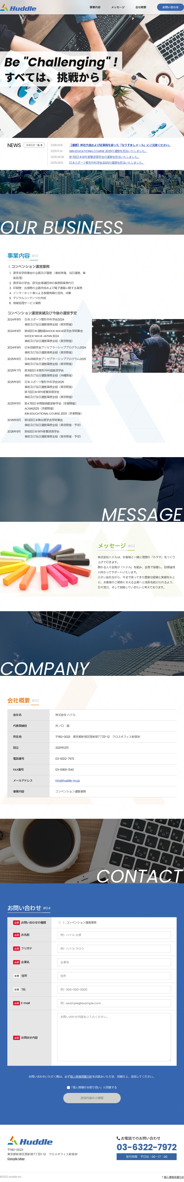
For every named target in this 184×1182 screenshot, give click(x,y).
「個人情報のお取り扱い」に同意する (93, 1087)
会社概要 (140, 7)
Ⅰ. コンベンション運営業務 (79, 923)
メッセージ (118, 7)
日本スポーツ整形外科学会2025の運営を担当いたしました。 (106, 163)
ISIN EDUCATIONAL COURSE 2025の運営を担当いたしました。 (108, 151)
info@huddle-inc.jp (67, 781)
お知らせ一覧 (33, 145)
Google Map (16, 1159)
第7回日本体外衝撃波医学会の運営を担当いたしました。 (104, 157)
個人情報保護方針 (81, 1077)
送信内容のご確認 (92, 1098)
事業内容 (95, 7)
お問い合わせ (170, 7)
